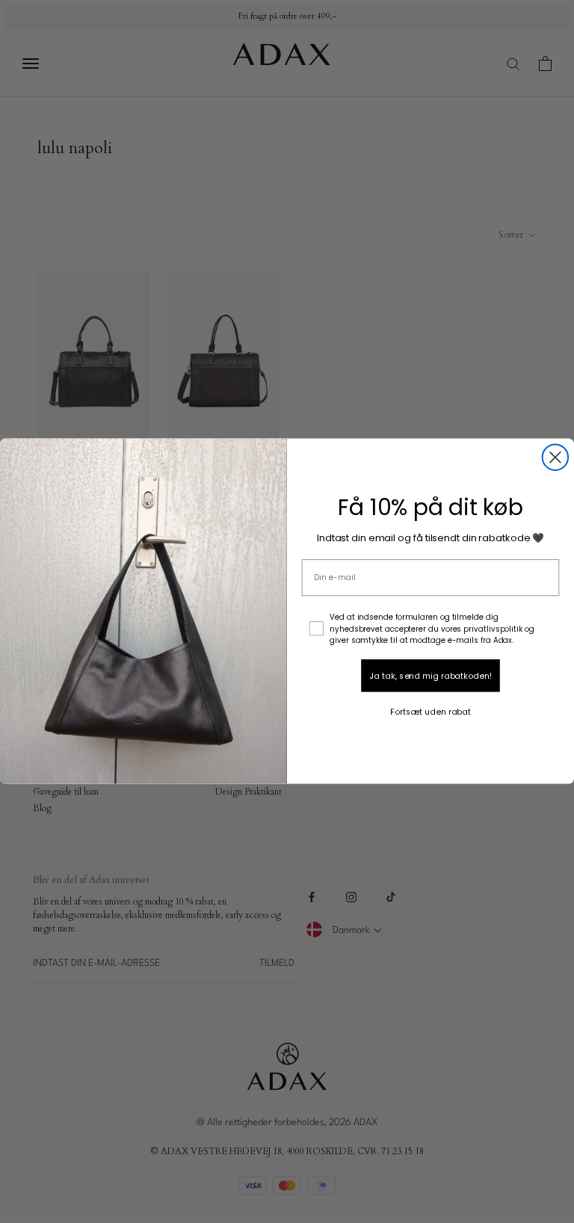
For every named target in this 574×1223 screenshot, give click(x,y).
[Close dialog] (555, 457)
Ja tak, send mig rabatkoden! (430, 676)
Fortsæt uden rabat (430, 712)
